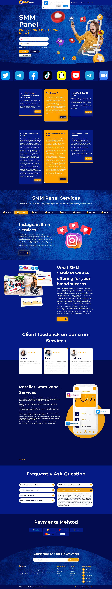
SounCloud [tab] (92, 212)
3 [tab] (24, 459)
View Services (37, 111)
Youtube (72, 575)
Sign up (91, 2)
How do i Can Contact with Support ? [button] (69, 490)
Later (59, 6)
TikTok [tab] (36, 212)
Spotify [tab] (106, 212)
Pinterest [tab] (78, 212)
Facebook (72, 569)
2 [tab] (22, 459)
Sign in (24, 51)
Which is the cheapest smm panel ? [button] (69, 485)
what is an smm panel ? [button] (27, 495)
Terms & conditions (80, 587)
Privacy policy (89, 587)
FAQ (83, 2)
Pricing (59, 578)
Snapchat (72, 578)
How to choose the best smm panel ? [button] (31, 500)
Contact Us (75, 2)
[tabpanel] (40, 420)
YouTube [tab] (50, 212)
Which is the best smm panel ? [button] (29, 490)
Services (59, 571)
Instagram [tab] (22, 212)
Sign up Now (23, 252)
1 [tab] (20, 459)
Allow (65, 6)
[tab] (37, 485)
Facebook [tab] (8, 212)
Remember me (24, 47)
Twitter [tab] (64, 212)
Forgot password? (44, 47)
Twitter (72, 571)
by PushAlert (46, 7)
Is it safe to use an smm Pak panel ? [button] (31, 485)
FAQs (58, 573)
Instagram (73, 573)
